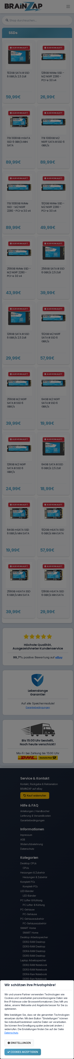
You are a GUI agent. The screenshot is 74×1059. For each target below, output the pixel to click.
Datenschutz (11, 1032)
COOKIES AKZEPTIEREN (24, 1051)
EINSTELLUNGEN (21, 1042)
